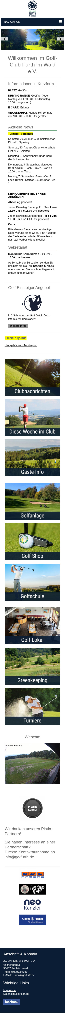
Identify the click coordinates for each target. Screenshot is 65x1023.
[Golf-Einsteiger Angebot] (32, 310)
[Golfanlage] (32, 501)
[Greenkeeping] (32, 666)
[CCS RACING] (32, 877)
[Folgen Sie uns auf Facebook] (11, 1002)
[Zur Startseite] (32, 8)
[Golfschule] (32, 582)
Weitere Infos (18, 325)
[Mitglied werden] (32, 625)
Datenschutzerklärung (16, 993)
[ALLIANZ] (32, 923)
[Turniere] (32, 706)
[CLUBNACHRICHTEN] (32, 377)
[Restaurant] (32, 541)
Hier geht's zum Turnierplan (21, 345)
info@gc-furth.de (25, 975)
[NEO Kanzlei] (32, 907)
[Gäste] (32, 457)
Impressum (9, 990)
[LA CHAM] (32, 892)
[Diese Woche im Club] (32, 417)
